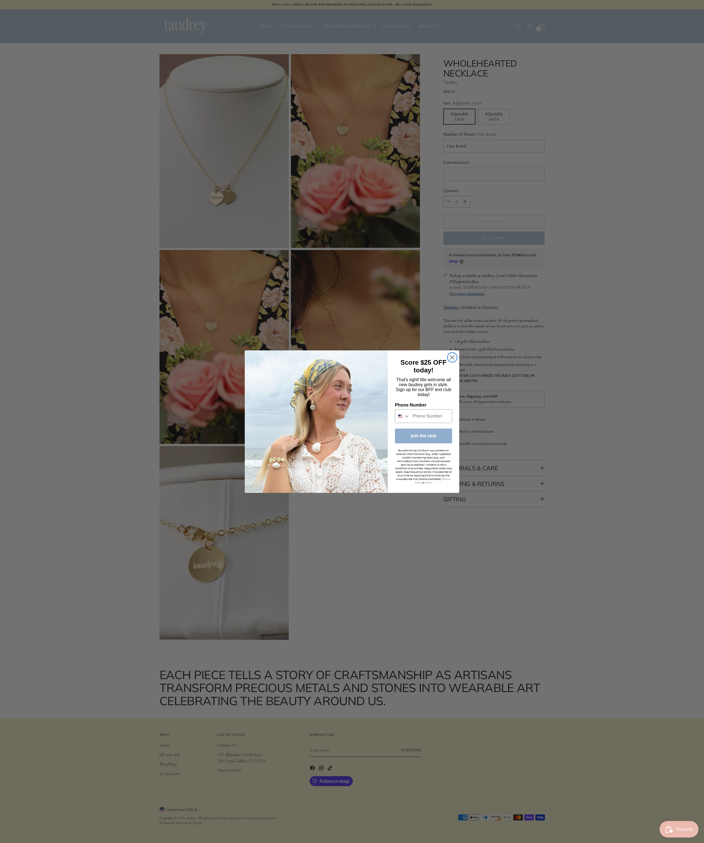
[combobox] (402, 416)
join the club (423, 435)
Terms (428, 482)
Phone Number (411, 405)
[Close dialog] (452, 357)
